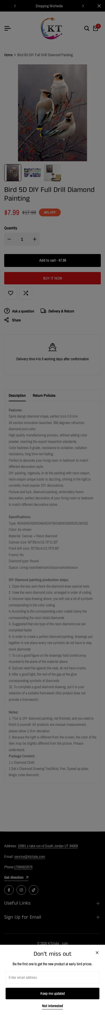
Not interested (52, 1005)
